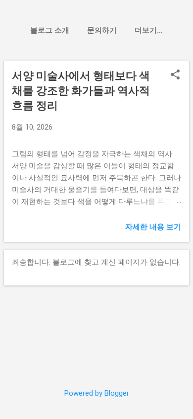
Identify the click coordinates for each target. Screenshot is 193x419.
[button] (175, 75)
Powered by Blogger (96, 393)
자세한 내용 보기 (153, 226)
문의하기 (102, 30)
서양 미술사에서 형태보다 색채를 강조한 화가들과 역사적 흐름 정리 (81, 91)
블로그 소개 (49, 30)
